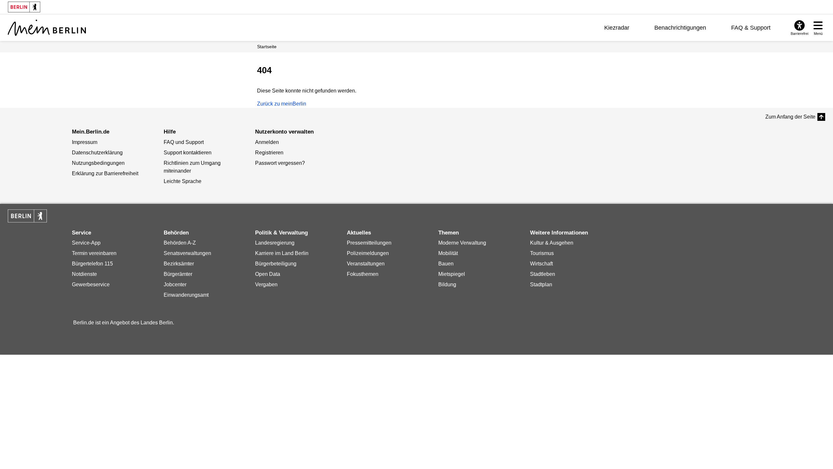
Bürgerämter (178, 274)
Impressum (84, 142)
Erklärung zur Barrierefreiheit (105, 173)
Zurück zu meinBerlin (281, 104)
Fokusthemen (362, 274)
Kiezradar (616, 27)
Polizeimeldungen (368, 253)
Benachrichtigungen (680, 27)
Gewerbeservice (91, 284)
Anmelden (267, 142)
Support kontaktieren (188, 152)
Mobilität (448, 253)
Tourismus (542, 253)
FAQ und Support (184, 142)
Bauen (446, 263)
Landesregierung (274, 243)
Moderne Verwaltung (462, 243)
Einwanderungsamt (186, 295)
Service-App (86, 243)
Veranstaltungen (366, 263)
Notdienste (84, 274)
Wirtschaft (541, 263)
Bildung (447, 284)
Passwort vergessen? (280, 163)
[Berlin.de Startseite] (27, 215)
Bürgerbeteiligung (275, 263)
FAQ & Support (751, 27)
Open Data (267, 274)
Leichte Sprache (182, 181)
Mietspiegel (451, 274)
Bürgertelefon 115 (92, 263)
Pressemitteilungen (369, 243)
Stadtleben (542, 274)
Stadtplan (541, 284)
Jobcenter (175, 284)
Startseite (267, 46)
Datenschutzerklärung (97, 152)
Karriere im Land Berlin (281, 253)
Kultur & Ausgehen (551, 243)
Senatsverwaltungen (187, 253)
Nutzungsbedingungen (98, 163)
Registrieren (269, 152)
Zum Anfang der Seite (790, 117)
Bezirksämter (179, 263)
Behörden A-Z (180, 243)
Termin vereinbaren (94, 253)
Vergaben (266, 284)
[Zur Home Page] (47, 28)
